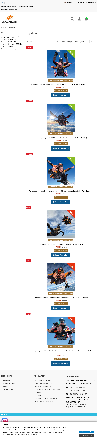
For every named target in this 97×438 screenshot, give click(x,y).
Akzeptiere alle (86, 432)
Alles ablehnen (87, 435)
